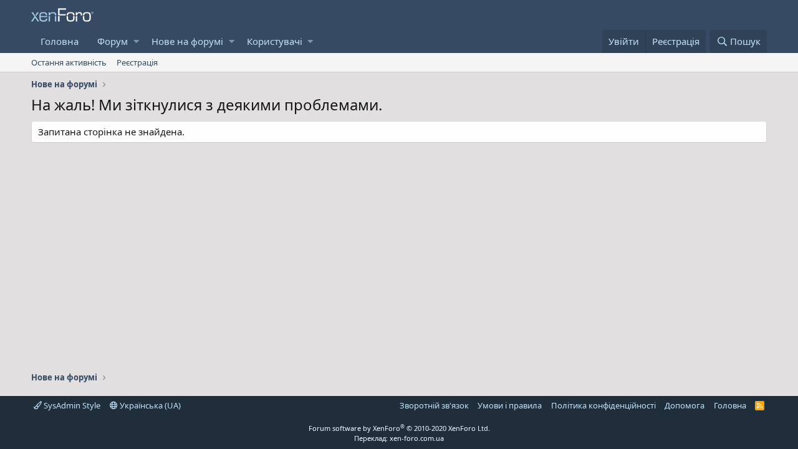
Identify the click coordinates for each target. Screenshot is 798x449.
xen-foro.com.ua (417, 438)
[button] (136, 41)
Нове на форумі (187, 41)
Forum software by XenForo (399, 428)
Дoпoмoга (684, 405)
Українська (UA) (149, 405)
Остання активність (69, 62)
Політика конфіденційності (603, 405)
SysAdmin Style (71, 405)
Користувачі (274, 41)
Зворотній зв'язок (434, 405)
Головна (60, 41)
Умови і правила (510, 405)
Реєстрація (137, 62)
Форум (112, 41)
